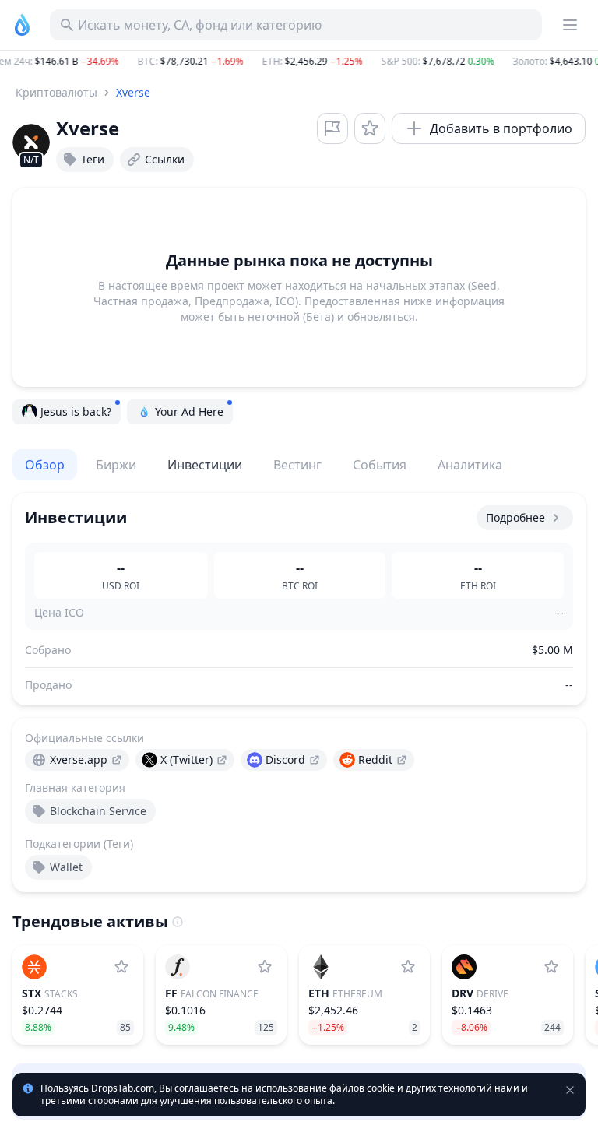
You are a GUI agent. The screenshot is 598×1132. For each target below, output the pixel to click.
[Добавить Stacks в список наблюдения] (121, 966)
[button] (299, 61)
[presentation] (77, 760)
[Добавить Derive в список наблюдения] (551, 966)
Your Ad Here (189, 411)
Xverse (133, 92)
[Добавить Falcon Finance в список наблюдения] (264, 966)
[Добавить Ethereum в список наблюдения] (408, 966)
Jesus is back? (75, 411)
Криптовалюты (56, 92)
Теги (92, 159)
